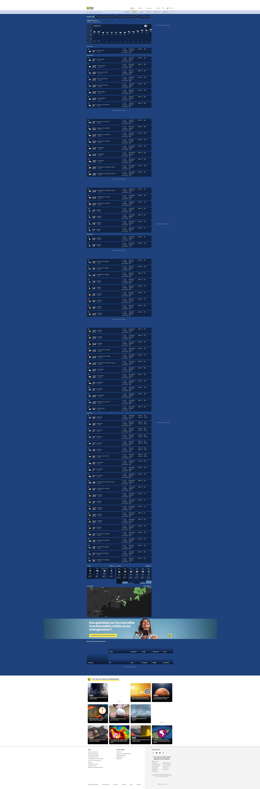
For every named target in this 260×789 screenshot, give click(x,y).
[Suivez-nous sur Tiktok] (163, 753)
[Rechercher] (163, 8)
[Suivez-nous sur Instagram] (156, 753)
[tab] (145, 26)
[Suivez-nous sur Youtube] (160, 753)
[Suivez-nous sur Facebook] (153, 753)
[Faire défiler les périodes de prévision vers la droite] (151, 34)
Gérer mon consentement (94, 760)
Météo (90, 12)
